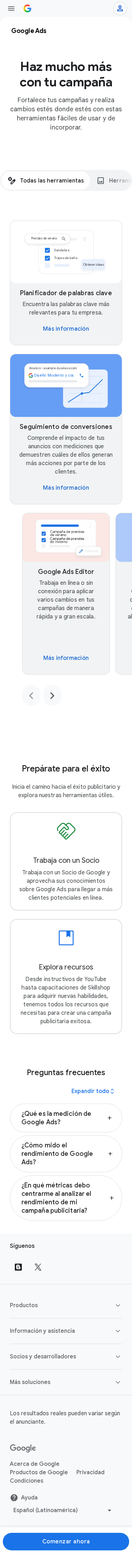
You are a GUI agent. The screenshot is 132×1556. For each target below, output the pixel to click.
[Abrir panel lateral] (11, 8)
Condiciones (26, 1480)
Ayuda (29, 1497)
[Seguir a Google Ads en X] (38, 1267)
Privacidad (90, 1472)
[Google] (23, 1448)
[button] (66, 1118)
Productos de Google (39, 1472)
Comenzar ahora (66, 1541)
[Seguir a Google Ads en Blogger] (18, 1267)
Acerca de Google (34, 1464)
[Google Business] (27, 8)
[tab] (45, 180)
